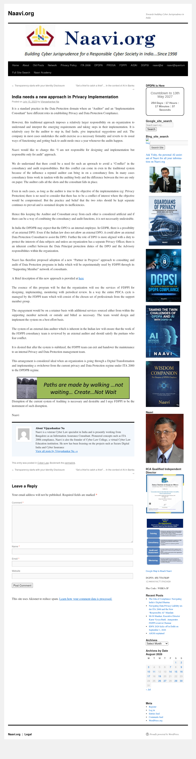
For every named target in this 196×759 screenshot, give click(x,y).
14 (170, 671)
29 (176, 680)
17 (148, 676)
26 (159, 680)
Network (52, 65)
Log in (152, 710)
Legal (28, 734)
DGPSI (145, 65)
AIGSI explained (156, 633)
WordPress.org (156, 720)
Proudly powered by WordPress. (164, 734)
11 (154, 671)
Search (151, 129)
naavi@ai (158, 65)
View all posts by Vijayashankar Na (57, 451)
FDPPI (123, 65)
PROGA (111, 65)
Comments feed (156, 716)
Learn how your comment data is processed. (85, 599)
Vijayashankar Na (50, 101)
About (26, 65)
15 (176, 671)
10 (148, 671)
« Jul (148, 689)
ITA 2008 (86, 65)
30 (181, 680)
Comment (18, 502)
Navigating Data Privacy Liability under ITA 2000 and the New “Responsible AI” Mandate (166, 609)
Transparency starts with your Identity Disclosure (38, 85)
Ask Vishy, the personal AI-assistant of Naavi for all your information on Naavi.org (164, 158)
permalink (70, 462)
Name (16, 546)
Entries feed (154, 713)
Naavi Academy (42, 72)
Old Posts (38, 65)
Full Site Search (21, 72)
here (81, 278)
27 (165, 680)
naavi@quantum (176, 65)
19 (159, 676)
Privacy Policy (69, 65)
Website (16, 570)
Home (15, 65)
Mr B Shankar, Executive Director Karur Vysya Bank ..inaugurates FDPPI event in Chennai (164, 619)
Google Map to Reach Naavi (159, 570)
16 (181, 671)
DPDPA (98, 65)
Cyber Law (43, 462)
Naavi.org (21, 13)
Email (15, 558)
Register (152, 706)
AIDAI (134, 65)
